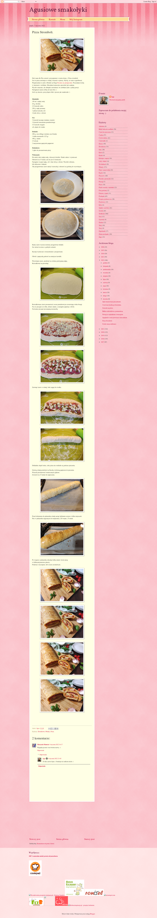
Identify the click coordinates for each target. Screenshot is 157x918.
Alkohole (101, 126)
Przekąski (102, 196)
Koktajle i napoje (104, 158)
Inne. (100, 150)
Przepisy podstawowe (105, 199)
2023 (102, 257)
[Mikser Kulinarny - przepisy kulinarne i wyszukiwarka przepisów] (74, 895)
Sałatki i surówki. (104, 208)
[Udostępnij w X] (53, 729)
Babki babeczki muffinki (106, 129)
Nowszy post (34, 839)
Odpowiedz (40, 750)
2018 (102, 339)
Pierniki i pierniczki (105, 179)
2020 (102, 332)
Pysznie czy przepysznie (64, 83)
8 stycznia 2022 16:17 (56, 744)
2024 (102, 253)
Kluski (101, 155)
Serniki (101, 211)
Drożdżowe (41, 731)
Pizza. (52, 731)
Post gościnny (103, 190)
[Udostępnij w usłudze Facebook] (55, 729)
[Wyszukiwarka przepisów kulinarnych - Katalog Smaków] (47, 895)
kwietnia (105, 289)
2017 (102, 342)
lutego (105, 296)
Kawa (100, 152)
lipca (104, 279)
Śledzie (101, 222)
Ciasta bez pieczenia (105, 132)
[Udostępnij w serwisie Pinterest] (57, 729)
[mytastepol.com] (109, 895)
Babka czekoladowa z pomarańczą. (112, 311)
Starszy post (89, 839)
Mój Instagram (75, 19)
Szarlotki (101, 219)
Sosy (100, 216)
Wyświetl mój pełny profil (117, 100)
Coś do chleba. (103, 138)
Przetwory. (102, 202)
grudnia (105, 263)
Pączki (101, 173)
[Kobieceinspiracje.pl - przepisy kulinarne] (81, 905)
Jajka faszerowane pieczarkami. (111, 302)
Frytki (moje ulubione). (109, 324)
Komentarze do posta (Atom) (45, 843)
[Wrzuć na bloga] (51, 729)
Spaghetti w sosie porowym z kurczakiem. (114, 317)
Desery (101, 144)
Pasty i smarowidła (104, 170)
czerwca (105, 282)
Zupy (100, 237)
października (107, 269)
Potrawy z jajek (103, 193)
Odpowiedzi (43, 755)
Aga (44, 758)
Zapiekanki (102, 231)
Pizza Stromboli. (107, 321)
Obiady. (47, 731)
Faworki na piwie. (107, 308)
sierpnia (105, 276)
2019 (102, 335)
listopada (106, 266)
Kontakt (52, 19)
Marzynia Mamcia (43, 744)
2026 (102, 247)
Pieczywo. (102, 176)
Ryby (100, 205)
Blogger (92, 914)
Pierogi (101, 182)
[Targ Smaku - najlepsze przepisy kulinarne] (49, 905)
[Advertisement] (62, 820)
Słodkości (102, 214)
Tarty (100, 225)
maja (104, 286)
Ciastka (101, 135)
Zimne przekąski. (104, 234)
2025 (102, 250)
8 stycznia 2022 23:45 (54, 758)
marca (105, 292)
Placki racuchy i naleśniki (106, 187)
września (106, 273)
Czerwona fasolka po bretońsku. (111, 305)
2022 (102, 260)
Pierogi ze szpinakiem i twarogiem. (112, 314)
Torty (100, 228)
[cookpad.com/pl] (35, 875)
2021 (102, 329)
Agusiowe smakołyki (58, 10)
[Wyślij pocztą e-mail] (49, 729)
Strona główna (38, 19)
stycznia (105, 299)
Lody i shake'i (103, 161)
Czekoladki (102, 141)
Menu (62, 19)
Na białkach (102, 164)
